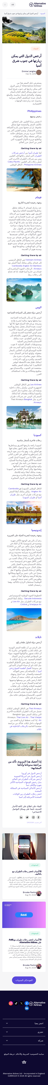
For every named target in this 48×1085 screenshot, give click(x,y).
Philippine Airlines (32, 164)
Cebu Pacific (14, 161)
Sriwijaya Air (35, 604)
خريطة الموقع (9, 1054)
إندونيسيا (36, 530)
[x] (21, 1004)
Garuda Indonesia (32, 598)
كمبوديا (37, 435)
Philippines (34, 111)
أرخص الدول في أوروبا (31, 773)
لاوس (38, 307)
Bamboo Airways (37, 267)
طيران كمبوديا (29, 497)
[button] (13, 4)
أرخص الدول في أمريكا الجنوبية (27, 776)
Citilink (23, 604)
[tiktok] (16, 1004)
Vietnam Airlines (33, 259)
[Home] (36, 4)
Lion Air (16, 601)
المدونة (42, 13)
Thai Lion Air (23, 717)
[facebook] (27, 1004)
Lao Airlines (35, 384)
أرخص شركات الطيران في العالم (26, 779)
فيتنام (38, 197)
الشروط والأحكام (22, 1054)
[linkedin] (27, 1009)
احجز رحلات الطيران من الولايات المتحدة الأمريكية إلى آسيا (27, 795)
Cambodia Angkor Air (22, 265)
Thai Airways (35, 708)
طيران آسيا (33, 152)
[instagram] (11, 1004)
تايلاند (38, 637)
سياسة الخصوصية (37, 1054)
